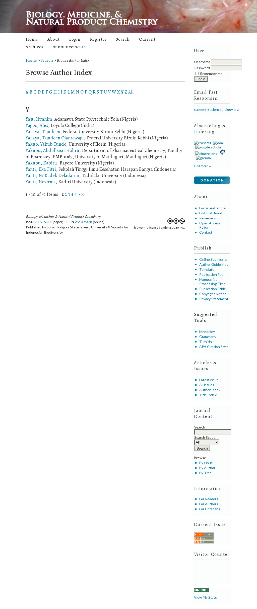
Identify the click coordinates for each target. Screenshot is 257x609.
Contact (205, 232)
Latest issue (209, 380)
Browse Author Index (73, 60)
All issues (206, 385)
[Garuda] (203, 158)
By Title (205, 473)
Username (202, 62)
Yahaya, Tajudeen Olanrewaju (55, 138)
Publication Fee (211, 274)
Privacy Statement (213, 299)
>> (83, 194)
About (53, 39)
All (131, 92)
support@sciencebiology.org (216, 109)
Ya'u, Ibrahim (39, 119)
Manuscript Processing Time (212, 281)
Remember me (211, 73)
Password (202, 68)
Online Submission (213, 259)
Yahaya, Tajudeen (43, 131)
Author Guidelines (213, 264)
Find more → (203, 166)
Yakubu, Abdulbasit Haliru (52, 150)
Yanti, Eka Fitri (41, 169)
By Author (207, 468)
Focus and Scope (212, 208)
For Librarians (209, 509)
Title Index (208, 395)
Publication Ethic (212, 289)
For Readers (208, 499)
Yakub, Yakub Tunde (46, 144)
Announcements (69, 47)
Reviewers (207, 218)
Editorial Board (210, 213)
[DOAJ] (218, 143)
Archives (34, 47)
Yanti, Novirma (41, 182)
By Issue (206, 463)
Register (98, 39)
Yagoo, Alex (37, 125)
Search (123, 39)
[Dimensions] (205, 153)
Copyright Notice (212, 294)
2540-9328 (83, 222)
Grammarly (207, 336)
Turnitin (205, 341)
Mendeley (207, 331)
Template (206, 269)
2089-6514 (43, 222)
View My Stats (205, 597)
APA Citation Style (214, 346)
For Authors (208, 504)
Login (75, 39)
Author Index (209, 390)
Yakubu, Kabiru (41, 163)
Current (147, 39)
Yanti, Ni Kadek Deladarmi (52, 175)
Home (32, 39)
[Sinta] (222, 153)
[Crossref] (202, 143)
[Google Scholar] (208, 147)
